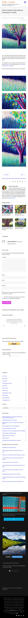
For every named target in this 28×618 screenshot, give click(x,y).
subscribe (8, 298)
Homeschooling (7, 383)
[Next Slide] (24, 326)
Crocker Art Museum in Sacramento (10, 462)
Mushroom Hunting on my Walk (9, 428)
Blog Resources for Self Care (8, 435)
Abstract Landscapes (14, 178)
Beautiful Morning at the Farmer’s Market (11, 474)
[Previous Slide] (3, 326)
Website (3, 285)
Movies (5, 390)
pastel (21, 178)
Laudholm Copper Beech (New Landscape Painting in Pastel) (7, 228)
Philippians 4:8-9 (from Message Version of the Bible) (13, 430)
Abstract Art (7, 178)
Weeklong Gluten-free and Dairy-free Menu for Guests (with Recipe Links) (12, 417)
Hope (4, 385)
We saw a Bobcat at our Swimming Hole (10, 426)
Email (3, 280)
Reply (21, 241)
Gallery (17, 613)
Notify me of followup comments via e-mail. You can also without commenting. (13, 297)
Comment (4, 257)
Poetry (5, 395)
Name (3, 275)
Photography (6, 393)
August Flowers (5, 438)
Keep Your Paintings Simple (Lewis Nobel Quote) (13, 481)
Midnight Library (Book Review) (9, 447)
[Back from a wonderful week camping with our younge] (14, 543)
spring (24, 178)
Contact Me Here (12, 610)
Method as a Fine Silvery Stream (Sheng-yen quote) (14, 455)
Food (4, 381)
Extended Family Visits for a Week (9, 420)
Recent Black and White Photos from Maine (11, 440)
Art (22, 18)
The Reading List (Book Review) (9, 433)
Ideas (5, 388)
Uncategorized (6, 400)
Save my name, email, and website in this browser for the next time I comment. (13, 293)
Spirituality (6, 397)
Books (4, 378)
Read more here (11, 198)
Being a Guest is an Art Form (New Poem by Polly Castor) (12, 423)
